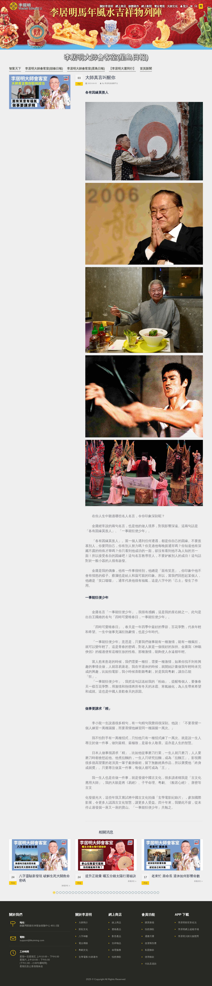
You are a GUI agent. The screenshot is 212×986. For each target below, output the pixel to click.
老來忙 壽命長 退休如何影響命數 (176, 876)
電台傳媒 (83, 943)
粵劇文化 (83, 950)
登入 (185, 6)
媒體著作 (133, 6)
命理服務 (116, 950)
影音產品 (116, 936)
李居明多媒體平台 (111, 83)
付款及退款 (151, 963)
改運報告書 (151, 943)
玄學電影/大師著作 (88, 957)
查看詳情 (65, 886)
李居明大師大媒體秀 (188, 936)
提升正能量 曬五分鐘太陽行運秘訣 (110, 876)
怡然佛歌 (116, 957)
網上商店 (120, 6)
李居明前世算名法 (187, 922)
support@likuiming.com (32, 940)
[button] (54, 892)
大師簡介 (83, 922)
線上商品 (116, 922)
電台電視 (159, 6)
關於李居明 (106, 6)
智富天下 (15, 68)
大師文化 (172, 6)
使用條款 (149, 957)
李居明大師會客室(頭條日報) (44, 68)
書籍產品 (116, 929)
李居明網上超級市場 (188, 929)
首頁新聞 (146, 68)
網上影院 (146, 6)
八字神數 (83, 936)
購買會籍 (149, 922)
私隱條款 (149, 950)
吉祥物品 (116, 943)
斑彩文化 (83, 929)
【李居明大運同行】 (122, 68)
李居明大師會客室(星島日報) (86, 68)
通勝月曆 (149, 936)
